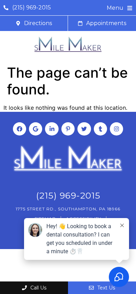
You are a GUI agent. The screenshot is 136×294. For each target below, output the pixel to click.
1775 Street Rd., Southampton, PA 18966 (68, 208)
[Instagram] (116, 129)
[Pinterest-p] (68, 129)
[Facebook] (19, 129)
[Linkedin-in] (51, 129)
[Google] (35, 129)
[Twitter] (84, 129)
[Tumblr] (100, 129)
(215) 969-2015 (68, 195)
